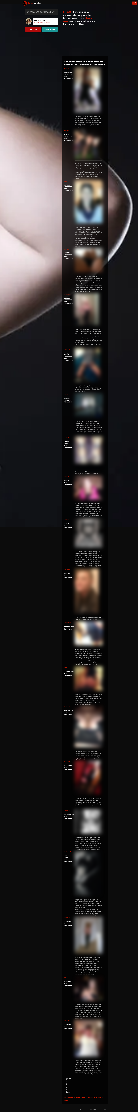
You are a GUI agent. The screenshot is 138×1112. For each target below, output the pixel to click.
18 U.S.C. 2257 (90, 1109)
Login (134, 3)
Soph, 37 (66, 68)
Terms (82, 1109)
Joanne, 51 (67, 917)
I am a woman (50, 29)
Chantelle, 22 (68, 569)
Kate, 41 (66, 667)
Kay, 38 (66, 1021)
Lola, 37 (66, 519)
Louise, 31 (67, 810)
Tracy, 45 (67, 761)
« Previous (69, 1078)
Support (103, 1109)
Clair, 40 (66, 437)
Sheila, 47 (67, 707)
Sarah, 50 (67, 130)
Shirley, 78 (67, 394)
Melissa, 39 (67, 852)
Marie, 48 (67, 349)
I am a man (33, 29)
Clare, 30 (67, 249)
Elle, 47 (66, 181)
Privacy (97, 1109)
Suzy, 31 (66, 476)
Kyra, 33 (66, 977)
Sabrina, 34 (67, 622)
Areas (112, 1109)
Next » (68, 1092)
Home (78, 1109)
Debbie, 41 (67, 294)
